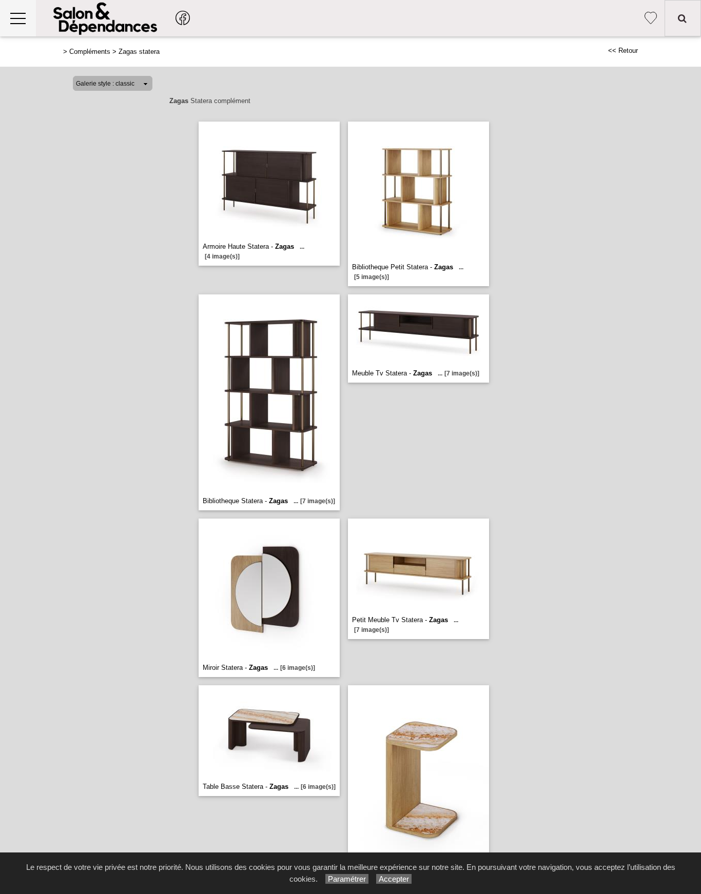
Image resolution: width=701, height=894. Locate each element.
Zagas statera (139, 51)
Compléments (89, 51)
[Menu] (18, 18)
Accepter (394, 879)
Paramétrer (347, 879)
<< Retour (623, 50)
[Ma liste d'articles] (651, 18)
